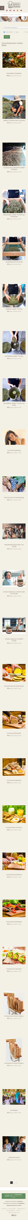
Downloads (11, 14)
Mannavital (9, 1205)
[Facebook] (12, 1215)
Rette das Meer (12, 1208)
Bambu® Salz (21, 1203)
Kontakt (18, 1210)
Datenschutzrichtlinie (14, 1212)
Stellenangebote (10, 1210)
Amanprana (4, 1208)
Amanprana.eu (5, 14)
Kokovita (14, 1205)
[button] (2, 8)
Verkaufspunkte (21, 1208)
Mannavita (20, 1201)
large (11, 75)
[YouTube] (14, 1215)
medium (15, 75)
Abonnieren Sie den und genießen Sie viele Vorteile (13, 1196)
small (20, 75)
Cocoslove (19, 1205)
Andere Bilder (9, 32)
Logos (17, 32)
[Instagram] (15, 1215)
